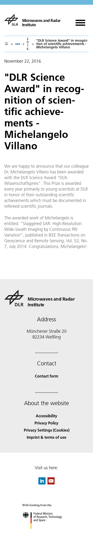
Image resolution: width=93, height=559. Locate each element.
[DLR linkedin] (42, 483)
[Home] (6, 43)
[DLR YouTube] (51, 483)
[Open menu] (80, 21)
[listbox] (17, 44)
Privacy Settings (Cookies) (46, 430)
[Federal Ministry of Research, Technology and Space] (47, 533)
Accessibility (46, 415)
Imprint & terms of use (46, 437)
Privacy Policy (46, 422)
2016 (28, 43)
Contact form (46, 375)
